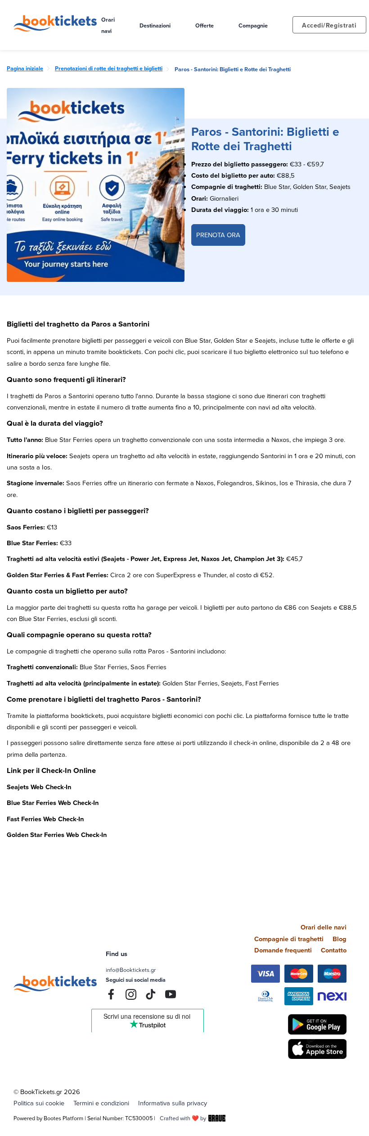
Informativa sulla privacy (172, 1103)
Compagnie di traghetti (289, 938)
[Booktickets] (57, 29)
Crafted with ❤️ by (183, 1118)
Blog (339, 938)
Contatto (333, 950)
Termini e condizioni (101, 1103)
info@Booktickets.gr (131, 970)
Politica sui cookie (39, 1103)
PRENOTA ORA (218, 234)
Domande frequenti (283, 950)
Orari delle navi (323, 927)
